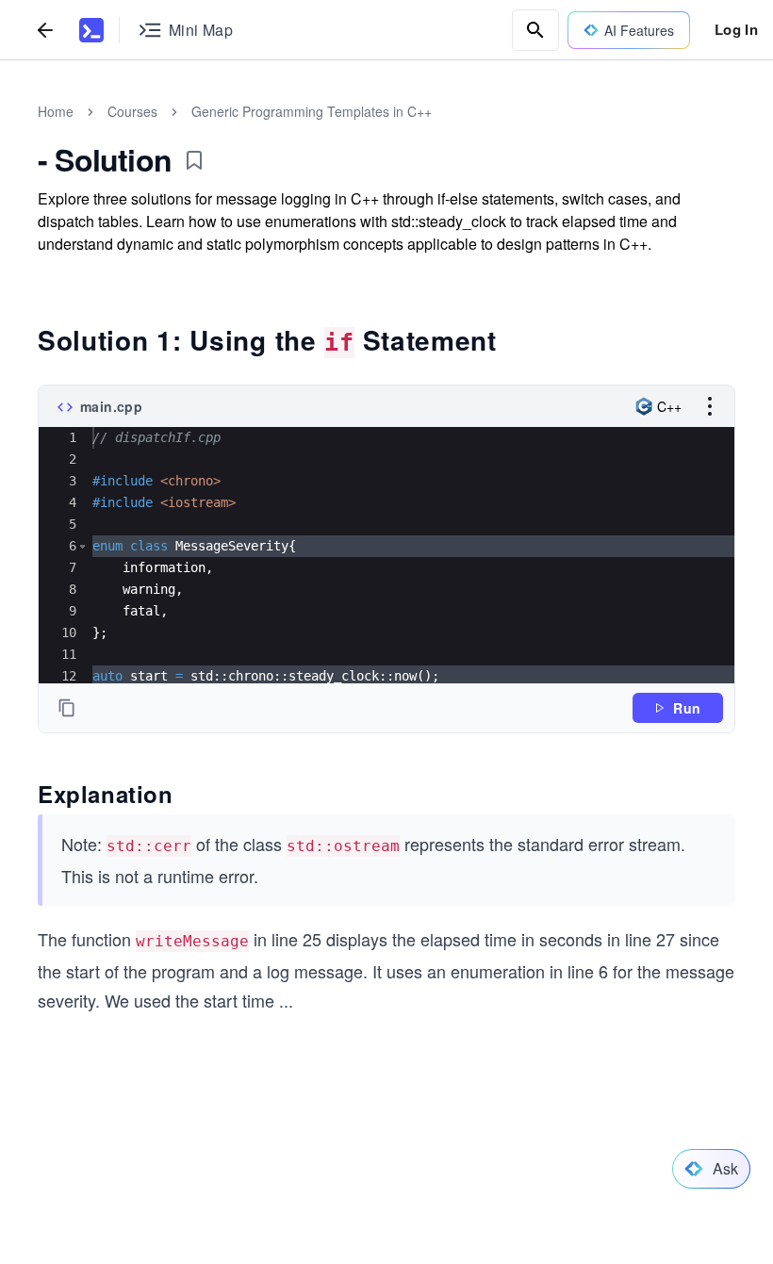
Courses (132, 111)
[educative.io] (91, 30)
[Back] (45, 30)
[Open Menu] (710, 406)
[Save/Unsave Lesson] (194, 160)
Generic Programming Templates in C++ (311, 111)
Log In (736, 29)
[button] (82, 546)
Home (56, 111)
